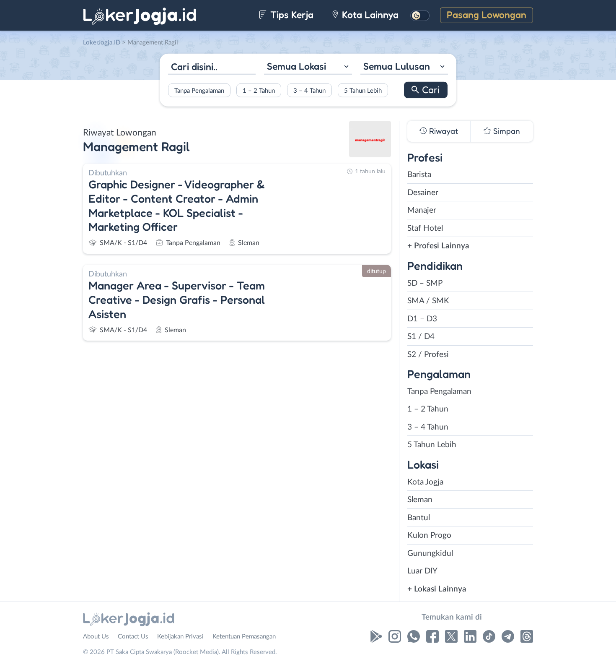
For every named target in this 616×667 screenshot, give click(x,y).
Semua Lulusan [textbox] (396, 66)
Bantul (418, 518)
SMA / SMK (428, 301)
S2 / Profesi (428, 355)
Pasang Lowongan (486, 14)
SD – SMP (425, 283)
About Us (96, 636)
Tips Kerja (290, 14)
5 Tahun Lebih (363, 90)
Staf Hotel (425, 228)
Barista (419, 175)
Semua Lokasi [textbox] (296, 66)
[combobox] (308, 67)
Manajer (421, 210)
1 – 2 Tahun (259, 90)
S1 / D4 (421, 337)
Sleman (419, 500)
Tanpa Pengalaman (199, 90)
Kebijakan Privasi (180, 636)
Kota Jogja (425, 482)
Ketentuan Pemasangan (244, 636)
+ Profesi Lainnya (438, 246)
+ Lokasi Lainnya (436, 589)
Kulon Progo (429, 535)
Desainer (422, 193)
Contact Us (133, 636)
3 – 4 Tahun (309, 90)
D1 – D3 (422, 319)
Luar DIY (422, 571)
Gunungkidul (430, 554)
